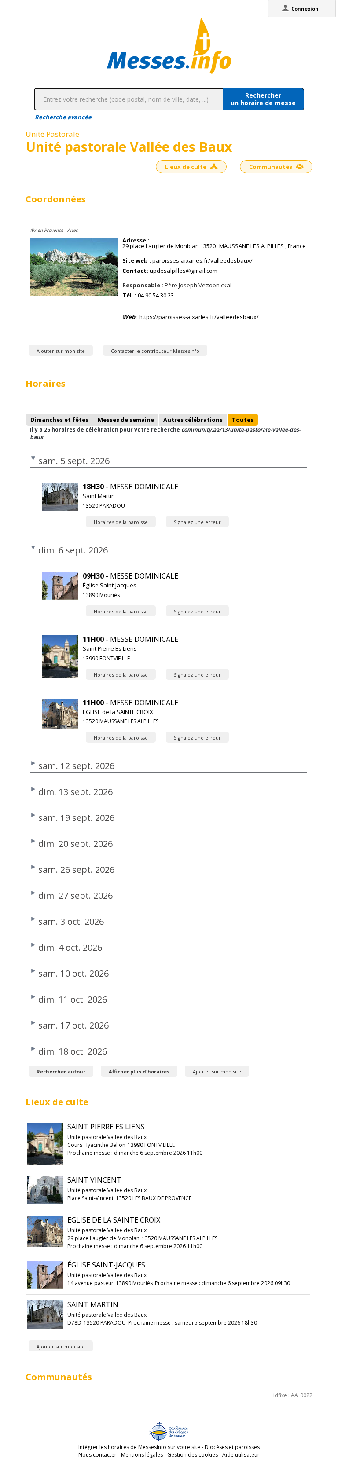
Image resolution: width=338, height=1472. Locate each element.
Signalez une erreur (197, 522)
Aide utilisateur (241, 1454)
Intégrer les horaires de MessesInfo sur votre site (139, 1447)
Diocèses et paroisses (232, 1447)
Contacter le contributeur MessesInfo (155, 351)
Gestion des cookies (192, 1454)
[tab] (59, 420)
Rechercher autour (61, 1071)
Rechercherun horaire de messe (263, 99)
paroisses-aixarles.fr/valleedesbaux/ (202, 261)
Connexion (305, 8)
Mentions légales (142, 1454)
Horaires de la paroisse (121, 522)
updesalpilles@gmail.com (183, 271)
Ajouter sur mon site (61, 351)
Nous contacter (97, 1454)
